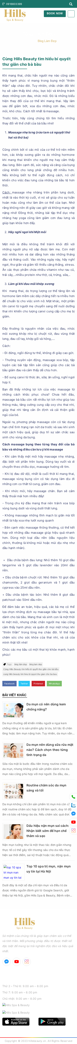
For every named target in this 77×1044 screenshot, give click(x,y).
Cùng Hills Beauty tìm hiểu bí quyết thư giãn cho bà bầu (30, 669)
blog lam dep (35, 664)
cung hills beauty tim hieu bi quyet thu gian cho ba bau (30, 674)
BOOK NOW (55, 13)
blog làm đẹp (20, 664)
